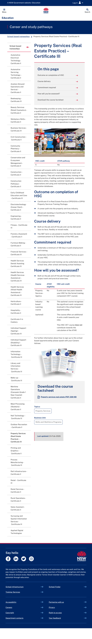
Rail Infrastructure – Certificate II (19, 472)
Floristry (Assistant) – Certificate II (19, 235)
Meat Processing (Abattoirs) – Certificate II (18, 407)
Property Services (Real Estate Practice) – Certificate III (18, 437)
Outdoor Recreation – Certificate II (19, 425)
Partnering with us (56, 602)
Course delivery (44, 81)
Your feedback (55, 618)
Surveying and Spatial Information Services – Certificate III (19, 520)
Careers (9, 607)
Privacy (52, 607)
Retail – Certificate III (18, 481)
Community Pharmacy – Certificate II (16, 149)
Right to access (55, 613)
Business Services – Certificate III (19, 129)
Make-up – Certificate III (16, 379)
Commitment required (47, 87)
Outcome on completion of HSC (51, 75)
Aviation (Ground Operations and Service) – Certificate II (17, 88)
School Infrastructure (20, 587)
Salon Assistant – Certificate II (18, 508)
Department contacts (14, 618)
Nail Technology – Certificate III (18, 417)
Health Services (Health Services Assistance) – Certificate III (17, 276)
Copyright (10, 613)
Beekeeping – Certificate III (16, 99)
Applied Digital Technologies (17, 531)
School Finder (54, 587)
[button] (4, 10)
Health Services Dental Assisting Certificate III (17, 263)
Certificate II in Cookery (17, 320)
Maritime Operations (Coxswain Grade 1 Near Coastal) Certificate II (18, 392)
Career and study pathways (31, 26)
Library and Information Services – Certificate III (16, 367)
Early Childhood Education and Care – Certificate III (19, 195)
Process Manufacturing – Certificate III (17, 462)
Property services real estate (59, 397)
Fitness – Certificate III (19, 226)
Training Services (18, 592)
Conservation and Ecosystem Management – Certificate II (18, 161)
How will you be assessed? (49, 94)
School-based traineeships (18, 36)
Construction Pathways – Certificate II (16, 184)
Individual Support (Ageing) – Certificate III (18, 331)
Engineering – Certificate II (16, 217)
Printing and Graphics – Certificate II (16, 451)
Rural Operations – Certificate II (18, 499)
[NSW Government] (81, 556)
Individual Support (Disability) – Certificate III (18, 343)
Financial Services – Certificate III (19, 253)
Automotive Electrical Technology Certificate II (16, 59)
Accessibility (11, 602)
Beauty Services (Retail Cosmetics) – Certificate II (19, 110)
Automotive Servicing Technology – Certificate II (16, 73)
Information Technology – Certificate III (16, 354)
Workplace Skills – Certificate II (18, 120)
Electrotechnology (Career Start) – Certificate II (18, 207)
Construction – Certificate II (16, 173)
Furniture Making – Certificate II (18, 244)
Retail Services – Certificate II (17, 490)
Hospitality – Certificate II (16, 311)
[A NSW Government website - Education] (24, 2)
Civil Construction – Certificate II (19, 138)
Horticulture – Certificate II (16, 302)
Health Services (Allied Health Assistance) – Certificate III (17, 291)
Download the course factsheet (51, 100)
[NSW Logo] (46, 10)
